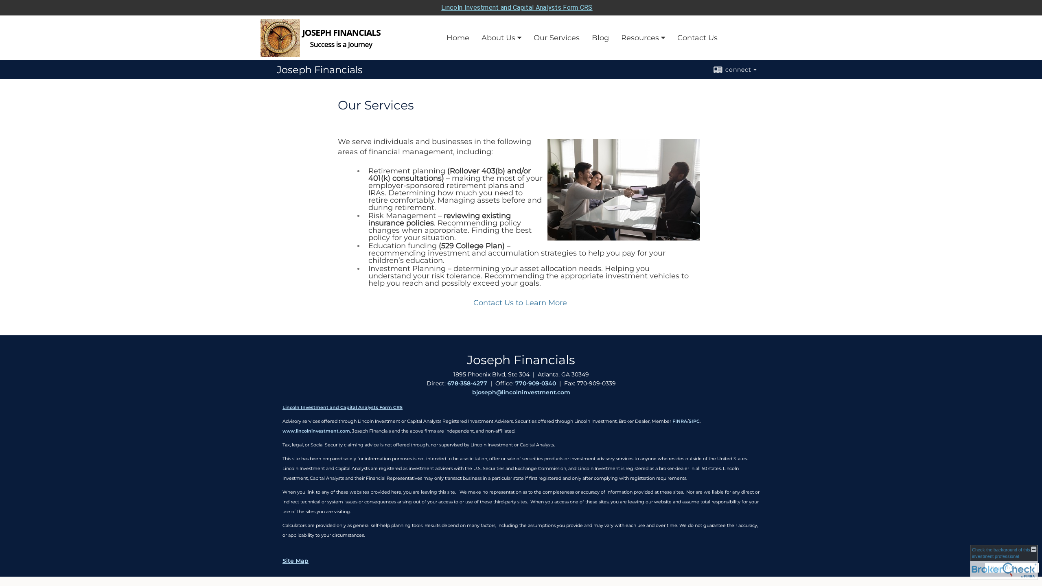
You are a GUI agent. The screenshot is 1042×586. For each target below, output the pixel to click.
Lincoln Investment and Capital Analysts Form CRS (516, 7)
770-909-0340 (535, 383)
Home (458, 37)
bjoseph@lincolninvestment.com (521, 392)
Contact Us (697, 37)
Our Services (557, 37)
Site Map (295, 560)
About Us (498, 37)
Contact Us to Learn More (520, 302)
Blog (600, 37)
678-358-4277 (467, 383)
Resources (640, 37)
